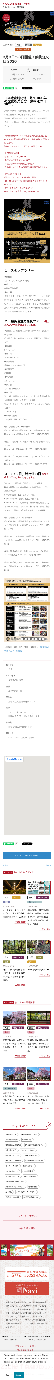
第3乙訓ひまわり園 (12, 1197)
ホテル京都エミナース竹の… (26, 1192)
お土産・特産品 (23, 49)
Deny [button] (8, 1375)
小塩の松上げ (26, 1140)
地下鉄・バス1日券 (12, 1166)
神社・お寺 (42, 898)
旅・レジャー (34, 902)
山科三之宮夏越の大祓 (30, 1197)
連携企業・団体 (27, 1228)
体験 (6, 902)
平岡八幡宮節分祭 (12, 1140)
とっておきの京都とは (27, 1216)
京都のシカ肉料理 (30, 1176)
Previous (9, 1250)
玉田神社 (9, 1192)
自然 (6, 962)
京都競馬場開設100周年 (29, 1134)
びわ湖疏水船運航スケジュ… (35, 1145)
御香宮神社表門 (11, 1150)
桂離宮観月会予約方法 (13, 1145)
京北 (31, 1084)
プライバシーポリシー (27, 1346)
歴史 (28, 45)
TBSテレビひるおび (27, 1150)
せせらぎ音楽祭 (27, 1171)
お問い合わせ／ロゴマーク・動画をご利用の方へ (39, 1338)
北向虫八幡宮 (32, 1187)
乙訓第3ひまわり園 (30, 1155)
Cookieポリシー (27, 1350)
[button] (4, 1368)
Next (44, 1250)
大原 (18, 45)
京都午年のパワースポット (15, 1187)
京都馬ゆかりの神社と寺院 (15, 1182)
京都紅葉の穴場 (11, 1134)
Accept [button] (19, 1375)
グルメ (37, 45)
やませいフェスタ (12, 1171)
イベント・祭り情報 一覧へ (27, 855)
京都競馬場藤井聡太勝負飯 (34, 1161)
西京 (6, 898)
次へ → (48, 865)
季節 (6, 1032)
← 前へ (5, 865)
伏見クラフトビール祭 (13, 1161)
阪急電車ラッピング (12, 1155)
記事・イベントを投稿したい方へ (12, 1338)
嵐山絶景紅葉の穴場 (12, 1176)
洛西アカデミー (28, 1166)
